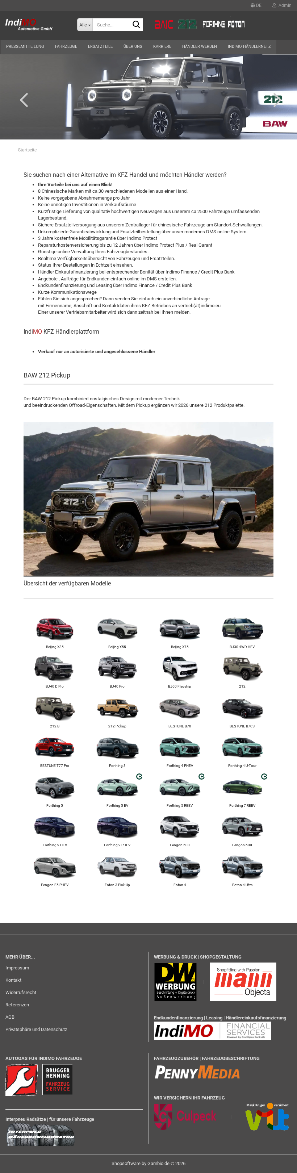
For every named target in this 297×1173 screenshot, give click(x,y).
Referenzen (17, 1004)
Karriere (162, 46)
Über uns (133, 46)
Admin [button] (284, 5)
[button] (256, 5)
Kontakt (13, 980)
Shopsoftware (126, 1163)
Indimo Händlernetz (249, 46)
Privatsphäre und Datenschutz (36, 1029)
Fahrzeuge (66, 46)
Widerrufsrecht (20, 992)
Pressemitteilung (25, 46)
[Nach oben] (277, 1162)
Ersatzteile (100, 46)
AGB (9, 1017)
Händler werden (199, 46)
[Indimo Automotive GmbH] (33, 25)
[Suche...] (136, 25)
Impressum (17, 967)
